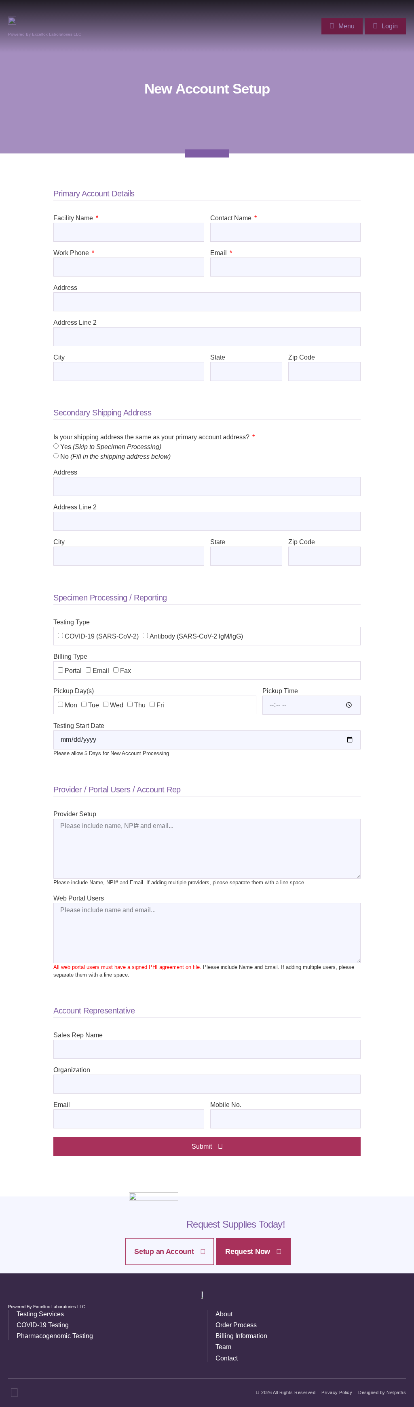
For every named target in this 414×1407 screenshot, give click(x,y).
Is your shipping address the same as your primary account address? (152, 437)
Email (219, 253)
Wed (116, 705)
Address (65, 288)
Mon (71, 705)
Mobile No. (225, 1105)
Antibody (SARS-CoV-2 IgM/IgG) (196, 635)
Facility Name (74, 218)
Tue (93, 705)
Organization (71, 1070)
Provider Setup (74, 814)
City (59, 357)
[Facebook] (14, 1393)
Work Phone (72, 253)
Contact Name (231, 218)
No (115, 456)
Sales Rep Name (78, 1035)
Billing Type (70, 656)
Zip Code (301, 357)
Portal (73, 670)
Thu (140, 705)
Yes (110, 446)
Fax (125, 670)
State (217, 357)
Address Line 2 (75, 322)
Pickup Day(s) (73, 691)
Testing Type (71, 622)
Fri (160, 705)
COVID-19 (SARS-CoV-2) (102, 635)
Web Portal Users (78, 898)
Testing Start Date (78, 726)
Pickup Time (280, 691)
